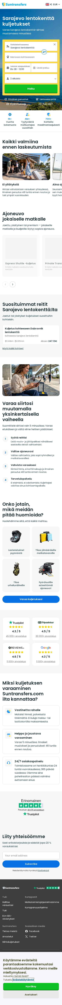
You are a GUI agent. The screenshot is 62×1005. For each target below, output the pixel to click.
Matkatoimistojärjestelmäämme (42, 902)
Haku (31, 88)
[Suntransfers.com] (14, 4)
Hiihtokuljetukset (11, 941)
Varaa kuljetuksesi (31, 599)
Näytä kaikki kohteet (12, 348)
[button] (55, 44)
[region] (31, 978)
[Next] (13, 284)
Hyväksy (31, 986)
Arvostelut (7, 936)
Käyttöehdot (43, 870)
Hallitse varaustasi (7, 904)
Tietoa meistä (9, 931)
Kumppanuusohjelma (36, 907)
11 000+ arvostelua (16, 661)
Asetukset (31, 994)
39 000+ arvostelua (46, 636)
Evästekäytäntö (23, 979)
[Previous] (5, 284)
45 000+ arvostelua (16, 636)
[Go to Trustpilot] (47, 888)
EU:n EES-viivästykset (8, 917)
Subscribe (31, 864)
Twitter (33, 936)
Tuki (4, 910)
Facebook (34, 931)
